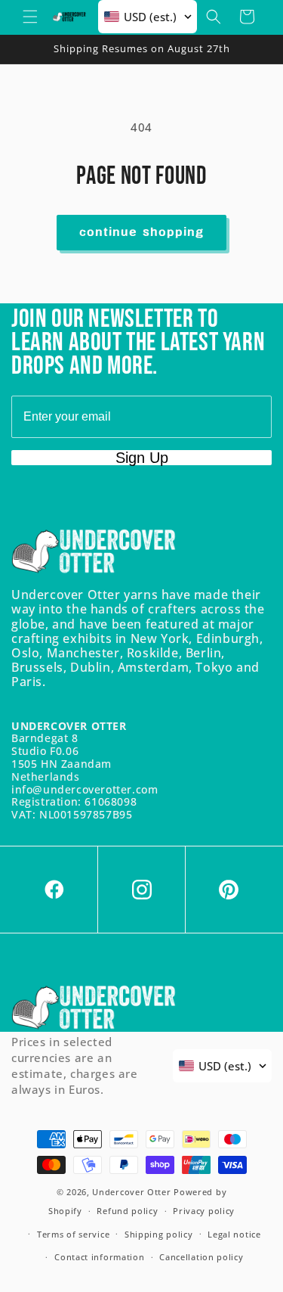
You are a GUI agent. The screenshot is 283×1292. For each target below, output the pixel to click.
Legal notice (234, 1234)
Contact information (99, 1256)
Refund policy (127, 1210)
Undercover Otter (131, 1191)
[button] (30, 16)
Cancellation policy (201, 1256)
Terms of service (73, 1234)
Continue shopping (141, 232)
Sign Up (141, 457)
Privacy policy (204, 1210)
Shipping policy (159, 1234)
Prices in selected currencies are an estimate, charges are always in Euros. (74, 1065)
